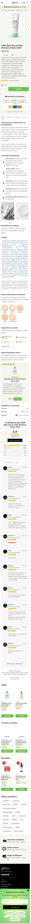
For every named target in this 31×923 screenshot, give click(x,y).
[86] (14, 445)
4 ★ (5, 448)
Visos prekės (4, 10)
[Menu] (3, 3)
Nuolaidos (6, 758)
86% (25, 445)
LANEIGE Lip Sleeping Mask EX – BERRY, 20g (6, 778)
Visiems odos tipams (22, 674)
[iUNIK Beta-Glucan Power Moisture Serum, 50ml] (15, 375)
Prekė (2, 117)
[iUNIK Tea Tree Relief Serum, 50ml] (21, 694)
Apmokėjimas (5, 886)
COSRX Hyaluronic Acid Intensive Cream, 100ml (6, 742)
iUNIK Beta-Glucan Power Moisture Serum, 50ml (6, 705)
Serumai (3, 701)
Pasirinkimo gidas (6, 884)
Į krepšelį (18, 89)
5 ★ (5, 445)
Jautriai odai (14, 672)
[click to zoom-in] (15, 26)
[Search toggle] (21, 2)
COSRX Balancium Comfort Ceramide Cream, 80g (20, 742)
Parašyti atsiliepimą (15, 440)
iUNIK (4, 685)
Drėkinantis (8, 672)
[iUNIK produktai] (6, 55)
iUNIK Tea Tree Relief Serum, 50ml (21, 704)
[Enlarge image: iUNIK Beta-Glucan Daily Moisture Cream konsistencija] (26, 204)
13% (25, 448)
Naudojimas (17, 117)
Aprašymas (9, 117)
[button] (6, 88)
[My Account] (24, 3)
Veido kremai (19, 10)
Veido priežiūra (11, 10)
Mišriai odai (20, 672)
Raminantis (8, 674)
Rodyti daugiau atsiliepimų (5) (15, 663)
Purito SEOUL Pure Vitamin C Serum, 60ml (20, 778)
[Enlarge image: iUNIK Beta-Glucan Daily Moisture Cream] (12, 204)
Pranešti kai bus (7, 751)
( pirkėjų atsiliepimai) (14, 80)
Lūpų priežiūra (5, 774)
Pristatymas (4, 888)
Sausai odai (14, 674)
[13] (14, 447)
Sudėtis (24, 117)
